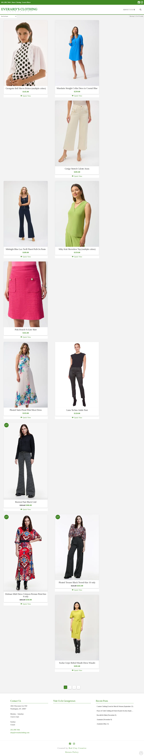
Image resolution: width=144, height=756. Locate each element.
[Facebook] (139, 2)
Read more (25, 81)
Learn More (26, 2)
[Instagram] (142, 2)
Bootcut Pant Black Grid (25, 502)
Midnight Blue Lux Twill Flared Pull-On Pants (26, 249)
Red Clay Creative (77, 748)
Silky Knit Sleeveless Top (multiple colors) (77, 249)
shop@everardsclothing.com (19, 732)
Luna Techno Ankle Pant (77, 410)
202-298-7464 (15, 730)
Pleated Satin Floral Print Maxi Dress (26, 410)
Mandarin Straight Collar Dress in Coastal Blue (77, 88)
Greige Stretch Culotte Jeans (77, 168)
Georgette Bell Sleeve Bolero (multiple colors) (26, 88)
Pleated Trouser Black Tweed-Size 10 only (77, 582)
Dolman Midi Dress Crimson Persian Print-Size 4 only (25, 595)
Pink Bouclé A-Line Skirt (26, 329)
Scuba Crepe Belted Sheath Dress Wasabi (77, 663)
